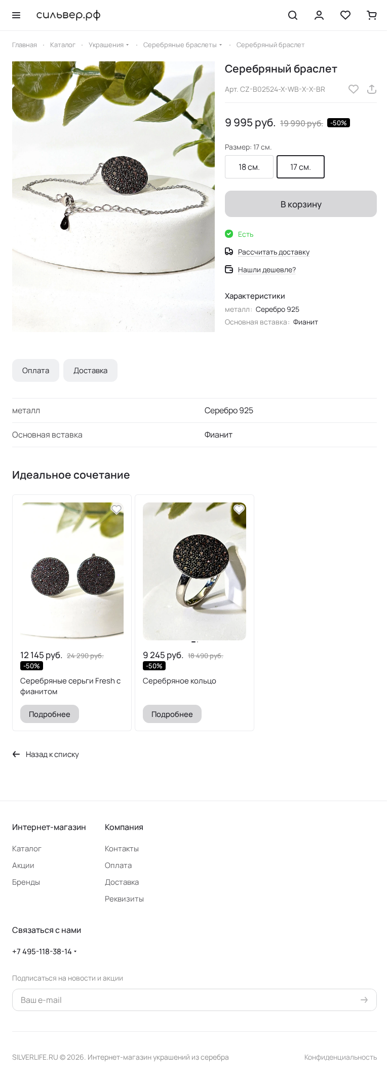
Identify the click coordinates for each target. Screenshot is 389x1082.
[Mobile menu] (16, 15)
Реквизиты (124, 898)
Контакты (122, 848)
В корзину (301, 204)
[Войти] (319, 15)
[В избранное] (353, 89)
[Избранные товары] (345, 15)
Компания (124, 827)
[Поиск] (293, 15)
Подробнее (49, 714)
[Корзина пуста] (372, 15)
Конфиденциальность (340, 1057)
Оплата (35, 370)
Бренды (26, 882)
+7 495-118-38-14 (42, 951)
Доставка (90, 370)
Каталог (27, 848)
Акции (23, 865)
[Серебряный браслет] (113, 196)
